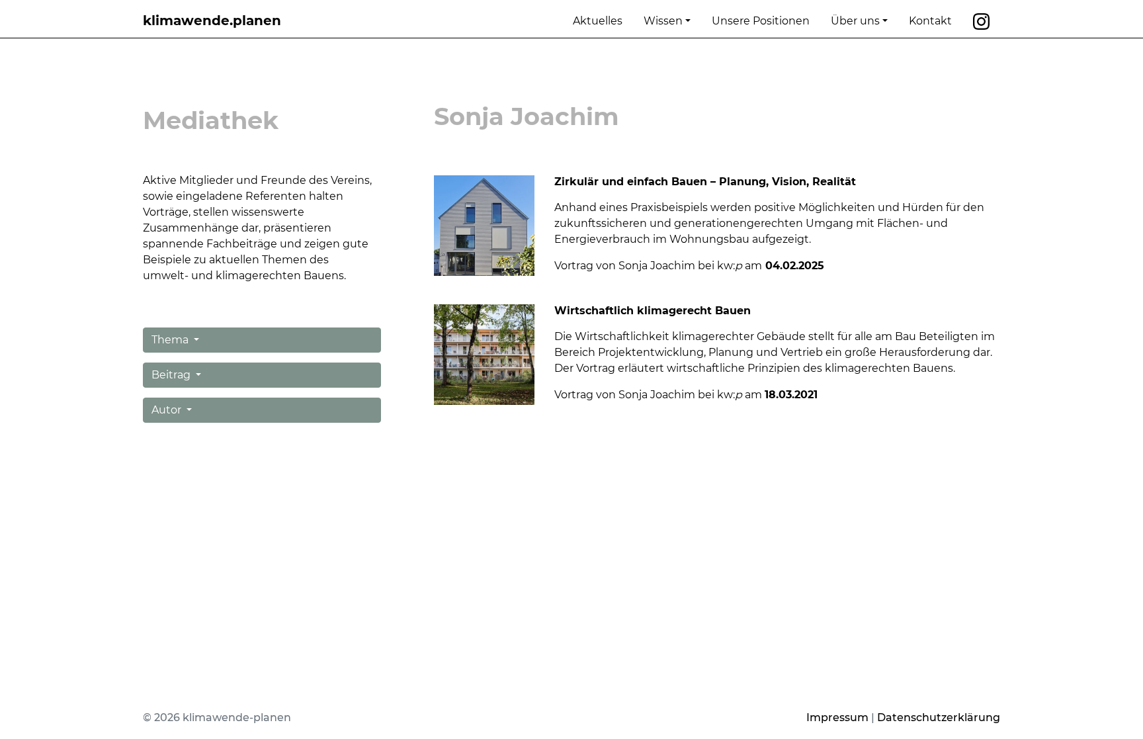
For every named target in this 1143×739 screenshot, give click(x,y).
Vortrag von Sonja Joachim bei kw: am (659, 394)
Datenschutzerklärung (938, 717)
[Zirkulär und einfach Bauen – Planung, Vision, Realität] (484, 224)
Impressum (837, 717)
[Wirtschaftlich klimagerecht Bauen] (484, 353)
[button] (262, 340)
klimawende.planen (212, 20)
